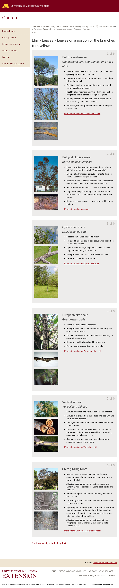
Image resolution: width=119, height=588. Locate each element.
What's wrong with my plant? (82, 26)
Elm (52, 29)
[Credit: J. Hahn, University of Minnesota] (46, 366)
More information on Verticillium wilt (80, 447)
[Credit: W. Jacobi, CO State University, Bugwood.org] (46, 209)
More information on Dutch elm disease (82, 113)
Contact (93, 571)
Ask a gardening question (105, 562)
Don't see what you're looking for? (49, 543)
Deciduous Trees (41, 29)
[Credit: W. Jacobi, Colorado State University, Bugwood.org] (46, 451)
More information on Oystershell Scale (81, 263)
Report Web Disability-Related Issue (91, 576)
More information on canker (77, 209)
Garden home (8, 31)
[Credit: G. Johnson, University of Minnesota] (46, 509)
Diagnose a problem (11, 44)
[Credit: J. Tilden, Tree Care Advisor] (46, 529)
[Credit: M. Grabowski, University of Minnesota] (46, 85)
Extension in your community (72, 571)
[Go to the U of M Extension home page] (29, 6)
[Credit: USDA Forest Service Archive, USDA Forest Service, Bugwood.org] (46, 416)
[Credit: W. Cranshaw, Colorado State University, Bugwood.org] (46, 349)
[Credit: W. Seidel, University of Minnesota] (46, 243)
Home (53, 571)
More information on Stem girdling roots (82, 531)
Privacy (112, 576)
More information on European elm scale (83, 351)
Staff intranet (106, 571)
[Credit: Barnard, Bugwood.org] (46, 191)
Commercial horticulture (13, 63)
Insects (5, 57)
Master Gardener (10, 50)
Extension (36, 26)
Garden (9, 18)
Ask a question (9, 37)
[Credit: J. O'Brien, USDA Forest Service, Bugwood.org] (46, 384)
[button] (99, 27)
